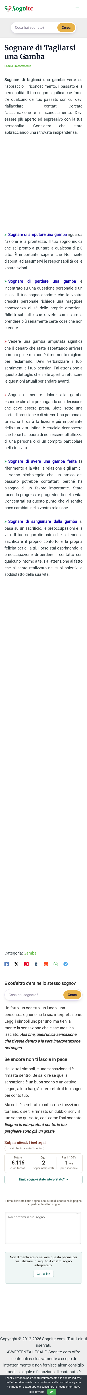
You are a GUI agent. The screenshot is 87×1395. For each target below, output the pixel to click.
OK (52, 1391)
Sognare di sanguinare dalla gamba (42, 521)
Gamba (30, 953)
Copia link (43, 1273)
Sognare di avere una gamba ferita (42, 461)
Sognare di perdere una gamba (42, 281)
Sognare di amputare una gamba (37, 234)
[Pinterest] (26, 963)
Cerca (66, 28)
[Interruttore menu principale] (77, 9)
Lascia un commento (17, 66)
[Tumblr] (36, 963)
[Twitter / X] (16, 963)
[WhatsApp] (56, 963)
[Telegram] (65, 963)
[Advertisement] (43, 185)
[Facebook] (6, 963)
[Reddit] (46, 963)
